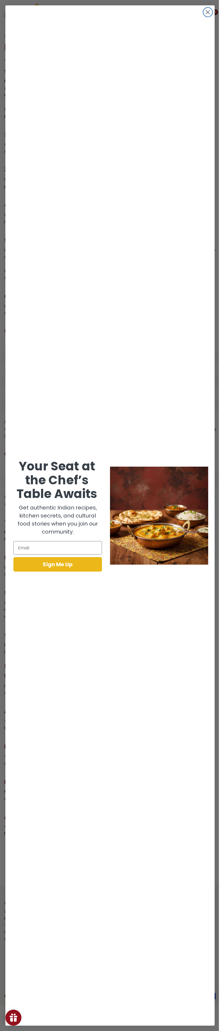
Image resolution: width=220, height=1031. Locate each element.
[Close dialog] (207, 12)
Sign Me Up (58, 564)
